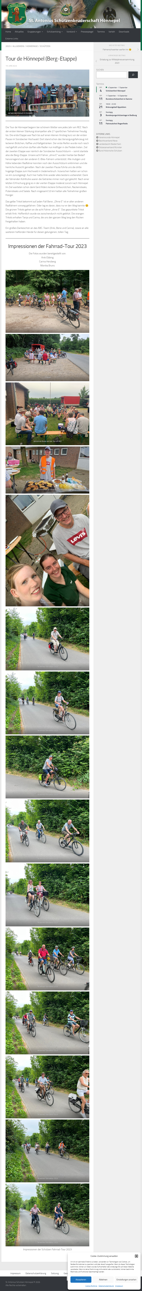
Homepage (32, 46)
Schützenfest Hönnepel (115, 91)
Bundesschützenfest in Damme (119, 99)
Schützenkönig (54, 31)
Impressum (119, 1286)
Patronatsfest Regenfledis (117, 123)
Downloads (124, 31)
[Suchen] (133, 74)
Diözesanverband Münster (110, 147)
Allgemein (18, 46)
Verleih (112, 31)
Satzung (55, 1273)
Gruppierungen (34, 31)
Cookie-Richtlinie (91, 1286)
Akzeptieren (81, 1279)
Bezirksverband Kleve (108, 140)
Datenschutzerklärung (106, 1286)
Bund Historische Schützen (110, 150)
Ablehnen (103, 1279)
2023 (8, 46)
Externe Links (11, 38)
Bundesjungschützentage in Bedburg (121, 115)
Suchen (100, 70)
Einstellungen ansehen (126, 1279)
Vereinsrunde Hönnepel (109, 137)
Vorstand (71, 31)
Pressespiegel (87, 31)
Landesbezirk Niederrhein (110, 144)
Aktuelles (19, 31)
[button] (136, 1256)
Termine (101, 31)
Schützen (45, 46)
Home (8, 31)
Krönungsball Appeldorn (116, 107)
